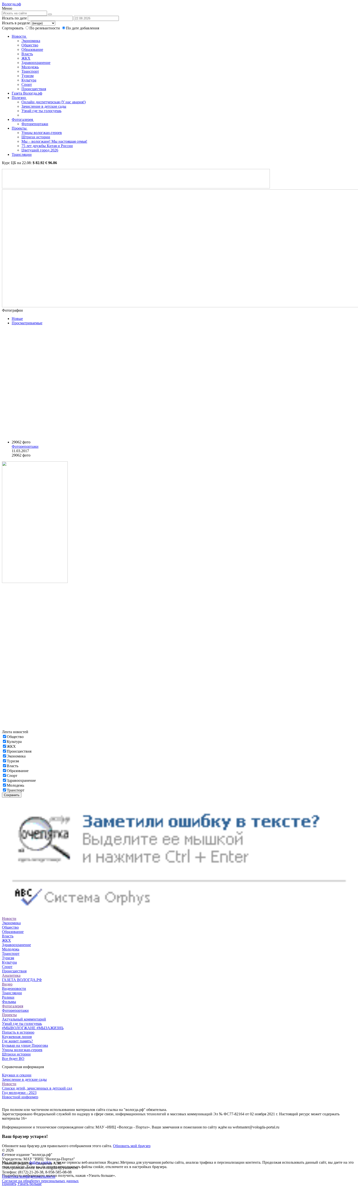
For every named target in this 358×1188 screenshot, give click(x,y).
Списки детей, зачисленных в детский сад (37, 1088)
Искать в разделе (16, 23)
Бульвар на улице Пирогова (25, 1045)
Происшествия (33, 89)
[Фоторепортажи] (65, 382)
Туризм (27, 76)
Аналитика (11, 975)
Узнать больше (29, 1184)
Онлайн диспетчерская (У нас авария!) (53, 102)
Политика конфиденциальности (28, 1176)
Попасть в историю (18, 1032)
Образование (32, 49)
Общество (29, 45)
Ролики (8, 997)
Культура (28, 80)
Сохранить (11, 795)
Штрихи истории (35, 137)
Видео (7, 984)
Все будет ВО (13, 1058)
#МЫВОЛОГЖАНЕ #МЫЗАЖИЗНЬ (33, 1028)
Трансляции (22, 154)
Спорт (26, 84)
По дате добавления (82, 28)
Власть (27, 54)
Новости (19, 36)
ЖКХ (25, 58)
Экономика (30, 41)
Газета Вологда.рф (27, 93)
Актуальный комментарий (24, 1019)
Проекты (20, 128)
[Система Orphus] (179, 914)
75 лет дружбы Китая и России (47, 146)
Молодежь (30, 67)
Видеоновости (14, 988)
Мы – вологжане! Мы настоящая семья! (54, 141)
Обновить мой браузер (132, 1146)
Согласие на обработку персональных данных (40, 1181)
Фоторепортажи (34, 124)
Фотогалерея (23, 119)
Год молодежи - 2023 (19, 1093)
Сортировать (12, 28)
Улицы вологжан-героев (41, 133)
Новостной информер (20, 1097)
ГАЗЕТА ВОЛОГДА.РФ (22, 980)
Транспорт (30, 71)
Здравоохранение (35, 63)
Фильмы (9, 1002)
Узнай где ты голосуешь (41, 111)
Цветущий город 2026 (39, 150)
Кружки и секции (16, 1075)
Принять (9, 1184)
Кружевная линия (17, 1037)
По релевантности (45, 28)
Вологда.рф (11, 4)
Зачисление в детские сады (43, 106)
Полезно (19, 98)
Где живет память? (17, 1041)
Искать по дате (14, 18)
